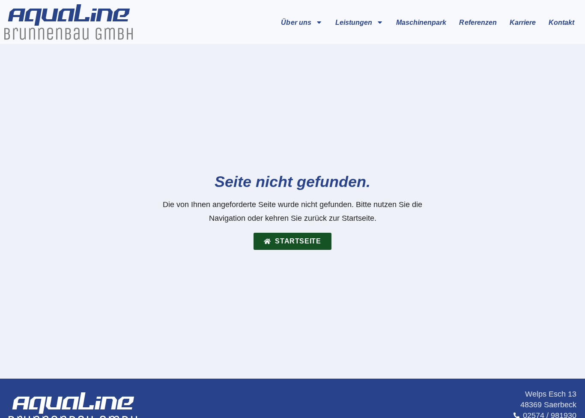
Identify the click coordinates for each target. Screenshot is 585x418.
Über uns (296, 22)
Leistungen (353, 22)
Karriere (523, 22)
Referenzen (477, 22)
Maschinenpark (421, 22)
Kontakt (561, 22)
